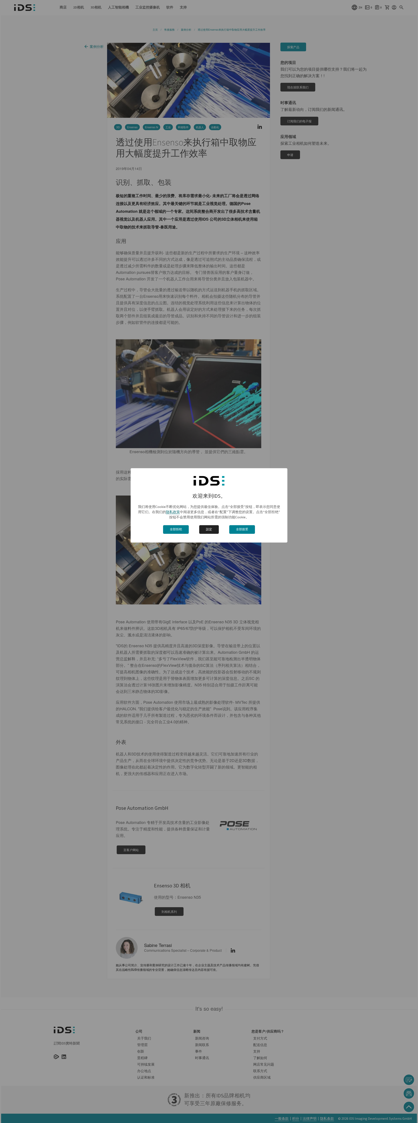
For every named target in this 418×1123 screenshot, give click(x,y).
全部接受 (242, 529)
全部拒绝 (176, 529)
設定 (209, 529)
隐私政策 (173, 512)
